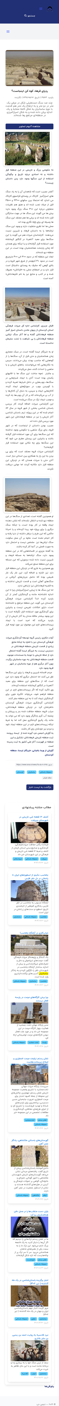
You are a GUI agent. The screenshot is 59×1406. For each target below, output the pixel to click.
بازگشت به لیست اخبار (40, 787)
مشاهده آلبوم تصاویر (29, 126)
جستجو (31, 15)
